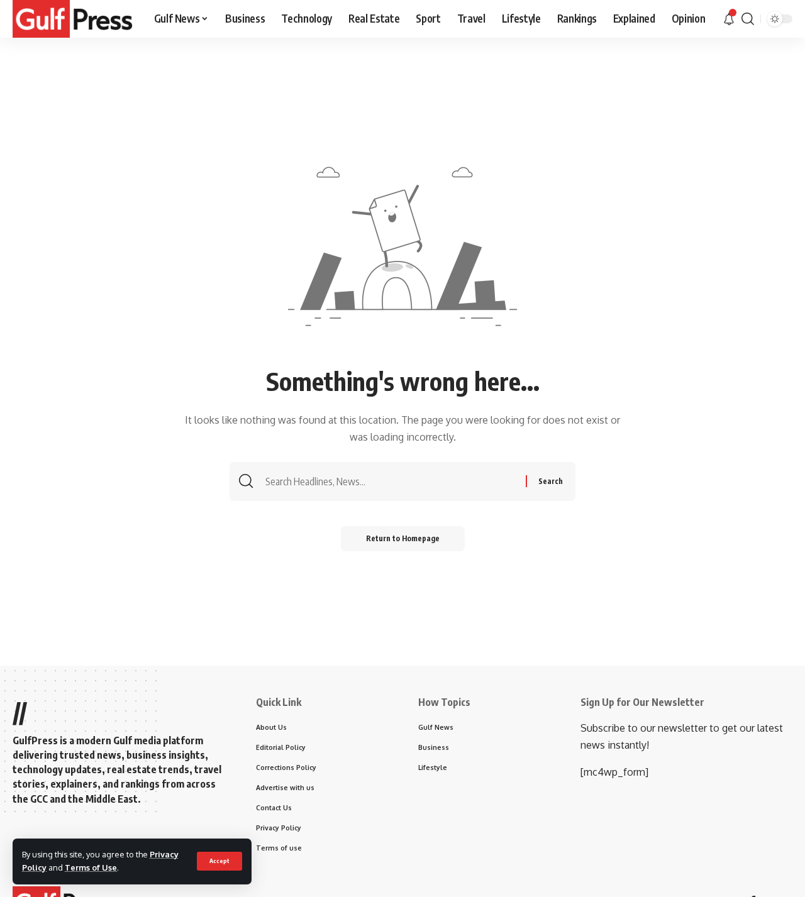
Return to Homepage (403, 538)
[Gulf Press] (73, 19)
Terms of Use (91, 867)
